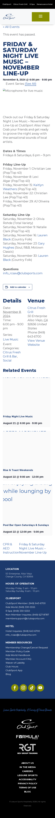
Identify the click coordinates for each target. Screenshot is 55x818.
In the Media (28, 767)
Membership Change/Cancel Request (27, 647)
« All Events (11, 27)
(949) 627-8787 (40, 614)
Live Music (10, 339)
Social (7, 360)
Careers (27, 771)
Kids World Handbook (18, 655)
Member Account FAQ (18, 659)
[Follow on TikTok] (31, 687)
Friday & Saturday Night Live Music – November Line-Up (33, 548)
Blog (8, 674)
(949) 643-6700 (37, 603)
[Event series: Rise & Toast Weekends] (44, 476)
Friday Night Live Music (18, 416)
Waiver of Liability (15, 662)
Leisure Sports (27, 775)
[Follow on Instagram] (23, 687)
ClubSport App (14, 670)
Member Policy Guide (18, 651)
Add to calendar (18, 287)
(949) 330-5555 (26, 607)
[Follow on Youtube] (40, 687)
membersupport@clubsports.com (25, 618)
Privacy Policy (27, 783)
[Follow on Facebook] (14, 687)
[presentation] (26, 395)
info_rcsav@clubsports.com (23, 273)
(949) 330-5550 (21, 610)
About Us (27, 763)
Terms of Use (27, 787)
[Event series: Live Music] (43, 423)
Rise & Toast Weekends (18, 470)
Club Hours (12, 666)
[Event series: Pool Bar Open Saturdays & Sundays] (45, 531)
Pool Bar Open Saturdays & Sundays (26, 525)
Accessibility (27, 779)
